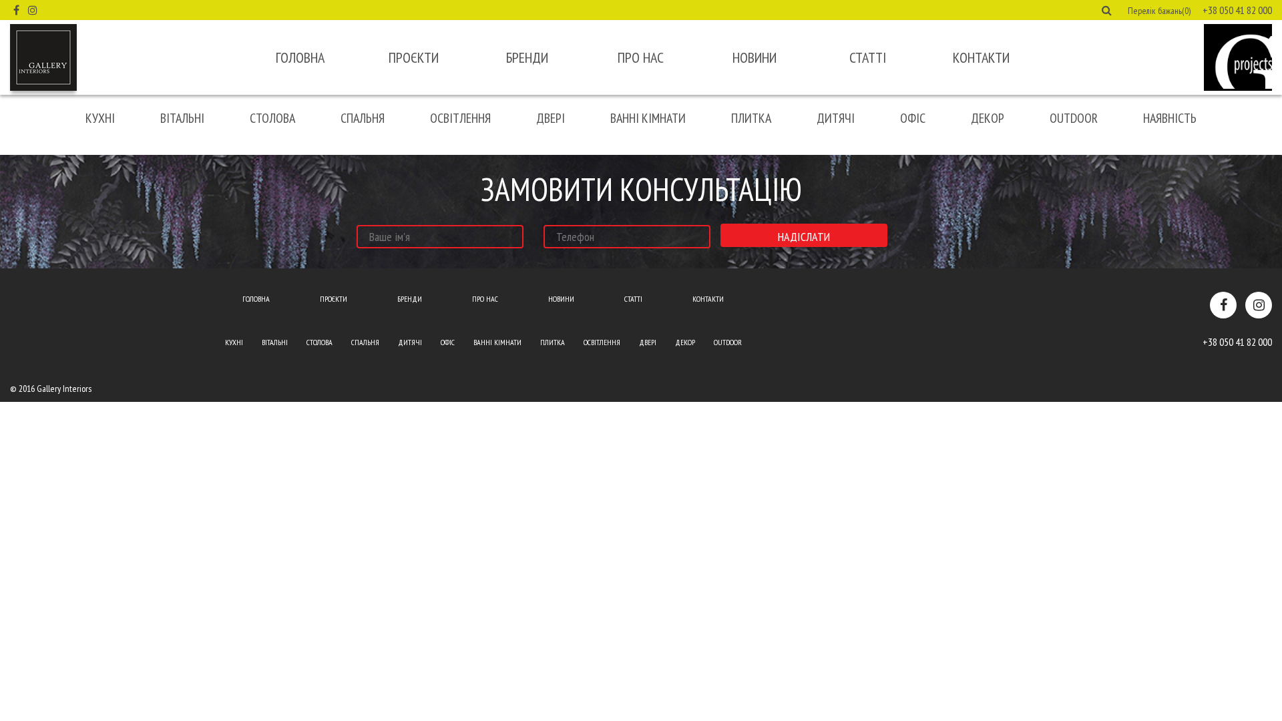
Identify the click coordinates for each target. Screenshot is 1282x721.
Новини (754, 57)
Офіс (912, 118)
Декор (987, 118)
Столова (272, 118)
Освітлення (460, 118)
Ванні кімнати (648, 118)
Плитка (751, 118)
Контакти (981, 57)
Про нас (641, 57)
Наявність (1170, 118)
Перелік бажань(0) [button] (1159, 11)
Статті (867, 57)
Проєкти (414, 57)
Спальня (363, 118)
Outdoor (1074, 118)
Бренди (527, 57)
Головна (300, 57)
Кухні (100, 118)
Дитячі (836, 118)
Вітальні (182, 118)
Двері (550, 118)
